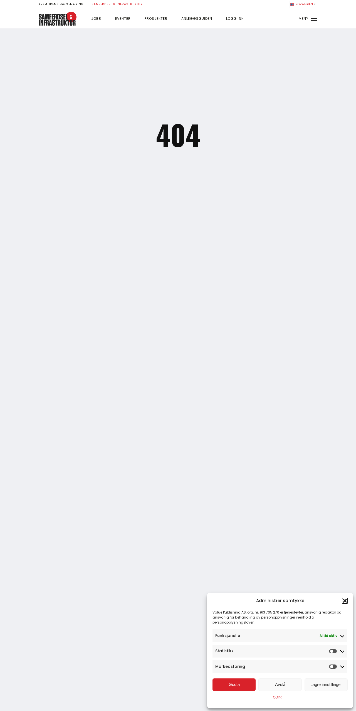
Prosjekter (156, 18)
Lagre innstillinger (326, 684)
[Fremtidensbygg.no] (57, 24)
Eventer (123, 18)
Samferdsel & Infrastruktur (117, 4)
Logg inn (235, 18)
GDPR (277, 697)
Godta (234, 684)
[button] (345, 601)
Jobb (96, 18)
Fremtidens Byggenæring (61, 4)
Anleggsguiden (196, 18)
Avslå (280, 684)
